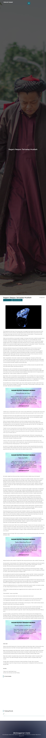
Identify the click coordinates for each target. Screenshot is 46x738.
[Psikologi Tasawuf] (8, 3)
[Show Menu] (29, 3)
